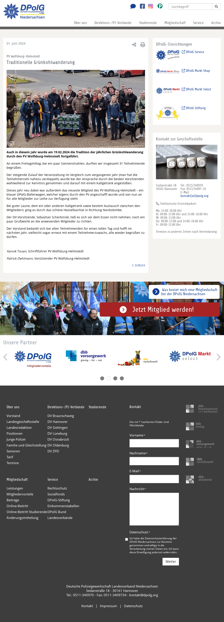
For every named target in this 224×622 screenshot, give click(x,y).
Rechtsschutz (57, 488)
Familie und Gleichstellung (26, 445)
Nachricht (138, 489)
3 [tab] (115, 378)
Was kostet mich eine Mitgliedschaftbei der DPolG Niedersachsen (189, 292)
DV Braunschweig (60, 416)
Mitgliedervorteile (20, 494)
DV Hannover (57, 421)
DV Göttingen (57, 427)
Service (198, 23)
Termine (13, 463)
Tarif (10, 457)
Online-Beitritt (17, 506)
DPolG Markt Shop (197, 71)
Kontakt (87, 606)
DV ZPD (53, 451)
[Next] (218, 357)
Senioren (13, 451)
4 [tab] (122, 378)
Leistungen (15, 488)
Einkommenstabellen (63, 506)
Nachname (139, 453)
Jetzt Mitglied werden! (163, 309)
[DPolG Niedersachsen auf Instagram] (149, 6)
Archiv (216, 23)
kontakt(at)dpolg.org (194, 196)
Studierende (148, 23)
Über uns (80, 23)
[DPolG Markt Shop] (168, 75)
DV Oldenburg (58, 445)
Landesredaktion (19, 427)
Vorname (137, 435)
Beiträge (13, 500)
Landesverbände (59, 517)
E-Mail (135, 471)
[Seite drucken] (142, 44)
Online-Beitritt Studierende (27, 512)
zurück (140, 265)
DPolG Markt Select (198, 89)
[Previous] (5, 357)
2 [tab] (109, 378)
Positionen (15, 433)
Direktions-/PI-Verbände (112, 23)
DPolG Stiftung (195, 108)
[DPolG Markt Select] (168, 94)
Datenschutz (140, 532)
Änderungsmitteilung (22, 517)
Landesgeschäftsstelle (23, 421)
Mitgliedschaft (175, 23)
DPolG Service (194, 52)
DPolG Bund (56, 512)
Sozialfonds (56, 494)
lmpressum (108, 606)
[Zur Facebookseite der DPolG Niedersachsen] (141, 7)
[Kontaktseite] (132, 7)
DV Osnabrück (58, 439)
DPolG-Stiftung (58, 500)
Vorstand (13, 416)
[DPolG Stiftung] (168, 112)
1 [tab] (102, 378)
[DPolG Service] (168, 56)
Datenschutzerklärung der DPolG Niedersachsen (153, 539)
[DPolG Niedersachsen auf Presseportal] (158, 7)
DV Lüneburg (57, 433)
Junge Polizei (16, 439)
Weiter (170, 562)
